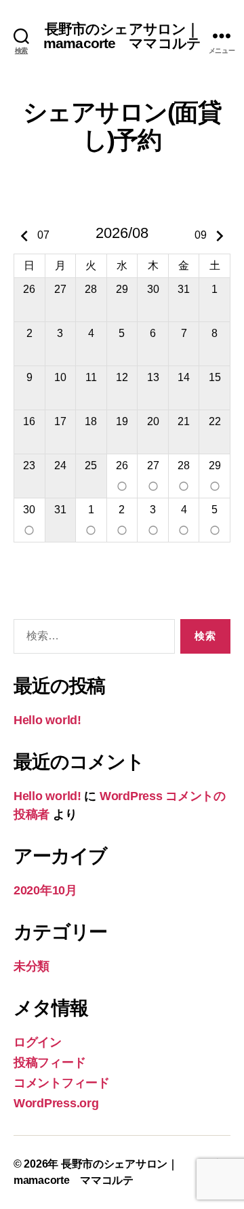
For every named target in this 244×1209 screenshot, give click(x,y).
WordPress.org (56, 1103)
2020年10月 (45, 890)
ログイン (38, 1042)
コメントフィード (62, 1083)
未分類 (31, 966)
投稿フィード (49, 1062)
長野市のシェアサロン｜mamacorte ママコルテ (122, 36)
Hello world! (47, 720)
